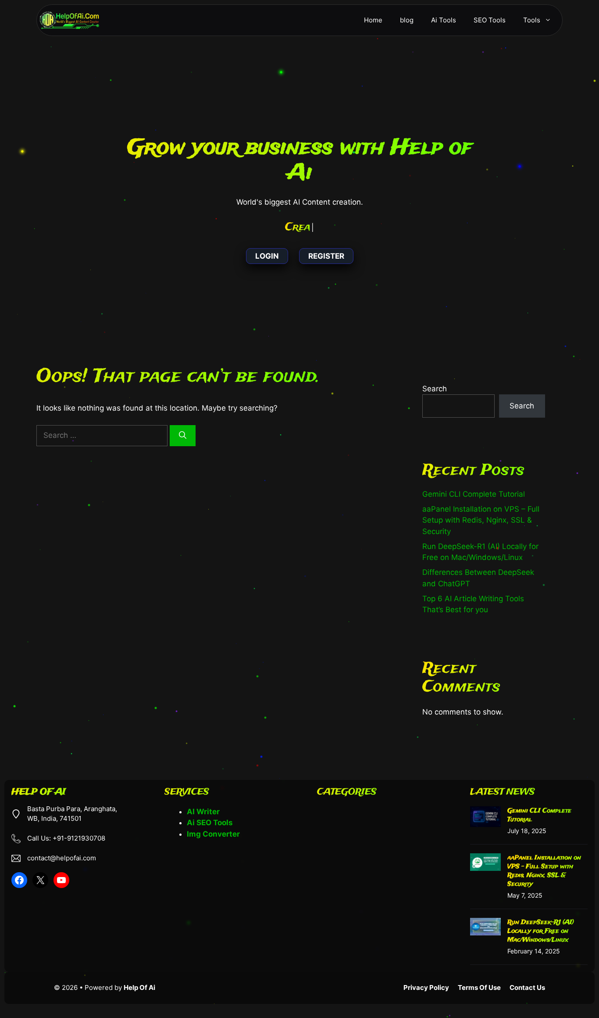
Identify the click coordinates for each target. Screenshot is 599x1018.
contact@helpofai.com (61, 858)
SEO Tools (490, 20)
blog (407, 20)
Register (326, 256)
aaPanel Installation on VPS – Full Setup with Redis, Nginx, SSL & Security (480, 520)
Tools (531, 20)
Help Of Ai (139, 987)
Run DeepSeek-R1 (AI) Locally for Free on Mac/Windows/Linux (540, 931)
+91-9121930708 (79, 838)
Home (373, 20)
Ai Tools (443, 20)
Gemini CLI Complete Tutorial (473, 494)
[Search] (183, 435)
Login (267, 256)
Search (434, 388)
